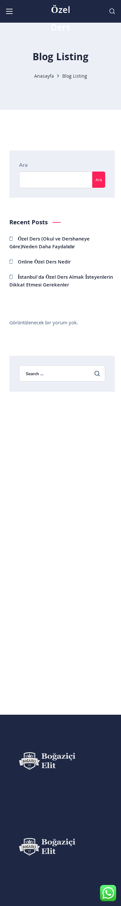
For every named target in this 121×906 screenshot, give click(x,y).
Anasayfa (44, 77)
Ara (23, 165)
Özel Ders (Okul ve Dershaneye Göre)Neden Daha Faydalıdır (49, 243)
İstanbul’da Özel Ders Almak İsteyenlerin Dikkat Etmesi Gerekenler (61, 281)
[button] (112, 11)
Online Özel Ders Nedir (44, 262)
